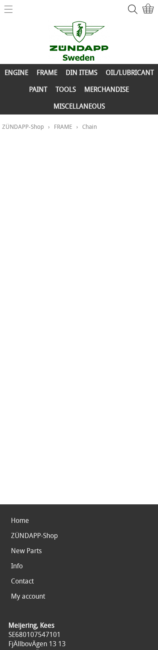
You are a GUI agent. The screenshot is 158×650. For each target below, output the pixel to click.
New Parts (26, 550)
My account (28, 596)
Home (20, 520)
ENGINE (16, 72)
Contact (22, 581)
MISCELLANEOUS (79, 106)
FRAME (47, 72)
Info (17, 565)
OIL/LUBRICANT (130, 72)
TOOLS (66, 89)
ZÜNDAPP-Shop (23, 127)
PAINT (38, 89)
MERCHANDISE (106, 89)
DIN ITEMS (81, 72)
